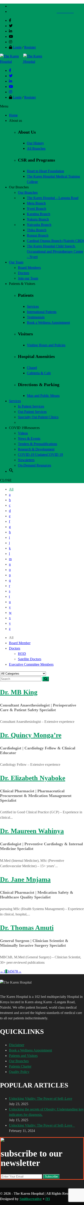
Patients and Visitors (23, 1056)
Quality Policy (19, 1072)
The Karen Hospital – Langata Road (52, 198)
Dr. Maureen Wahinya (32, 831)
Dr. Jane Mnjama (25, 879)
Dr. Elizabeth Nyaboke (32, 778)
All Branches (36, 148)
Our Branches (19, 1061)
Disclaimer (16, 1045)
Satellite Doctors (29, 659)
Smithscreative (30, 1199)
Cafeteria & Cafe (39, 373)
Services (33, 306)
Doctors (14, 648)
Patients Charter (20, 1066)
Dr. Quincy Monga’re (30, 735)
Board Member (19, 643)
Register (30, 47)
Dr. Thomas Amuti (27, 927)
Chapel (32, 368)
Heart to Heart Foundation (45, 171)
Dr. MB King (18, 692)
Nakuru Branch (38, 219)
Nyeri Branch (36, 208)
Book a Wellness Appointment (48, 322)
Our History (35, 143)
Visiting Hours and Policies (46, 345)
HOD (22, 654)
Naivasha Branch (39, 225)
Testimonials (36, 317)
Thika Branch (36, 230)
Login (17, 47)
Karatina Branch (38, 214)
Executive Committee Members (31, 664)
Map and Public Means (43, 395)
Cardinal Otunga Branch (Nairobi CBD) (55, 241)
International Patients (41, 312)
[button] (11, 471)
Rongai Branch (37, 235)
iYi (47, 1199)
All (11, 489)
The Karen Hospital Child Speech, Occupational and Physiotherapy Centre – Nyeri (55, 251)
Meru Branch (36, 203)
